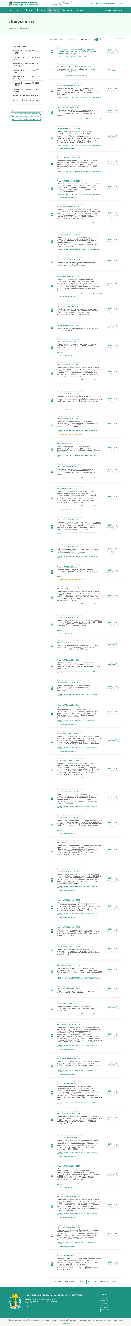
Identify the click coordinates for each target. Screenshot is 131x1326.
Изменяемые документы (67, 148)
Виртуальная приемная (113, 10)
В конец (114, 1282)
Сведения (18, 10)
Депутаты (41, 10)
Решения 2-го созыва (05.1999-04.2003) (26, 84)
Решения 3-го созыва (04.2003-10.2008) (26, 77)
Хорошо (66, 1323)
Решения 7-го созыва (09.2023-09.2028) (70, 83)
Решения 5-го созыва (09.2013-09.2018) (26, 65)
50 (119, 39)
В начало (57, 1282)
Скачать (113, 50)
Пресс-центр (67, 10)
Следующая (103, 1282)
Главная (12, 28)
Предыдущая (69, 1282)
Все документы (21, 46)
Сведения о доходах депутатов (26, 96)
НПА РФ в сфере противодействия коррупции (71, 56)
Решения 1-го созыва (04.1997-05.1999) (25, 90)
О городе (30, 10)
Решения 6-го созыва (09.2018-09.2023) (26, 58)
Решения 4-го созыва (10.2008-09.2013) (26, 71)
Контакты (80, 10)
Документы (53, 10)
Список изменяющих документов (70, 434)
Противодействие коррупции (67, 47)
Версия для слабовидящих (110, 3)
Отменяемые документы (67, 355)
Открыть (113, 70)
